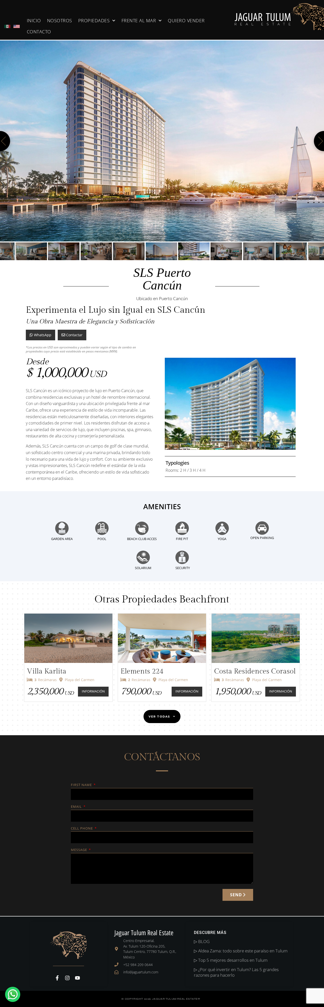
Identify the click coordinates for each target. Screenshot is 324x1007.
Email (77, 807)
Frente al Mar (139, 20)
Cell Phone (82, 829)
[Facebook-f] (57, 977)
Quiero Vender (186, 20)
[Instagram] (67, 977)
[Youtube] (77, 977)
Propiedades (94, 20)
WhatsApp (42, 334)
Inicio (34, 20)
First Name (82, 785)
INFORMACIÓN (93, 691)
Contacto (39, 32)
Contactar (74, 334)
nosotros (59, 20)
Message (79, 850)
